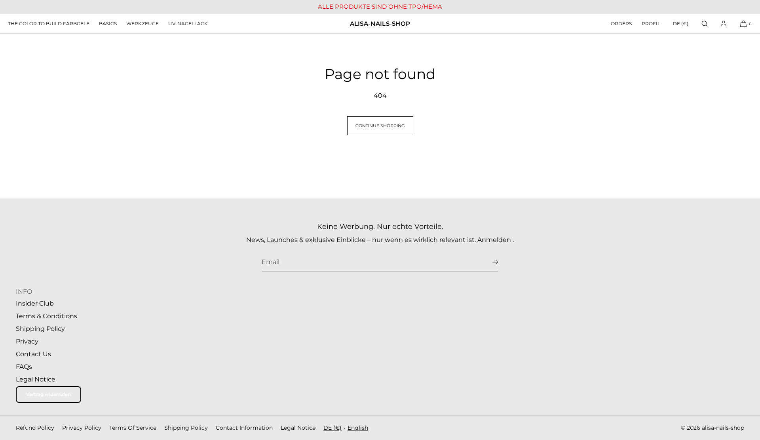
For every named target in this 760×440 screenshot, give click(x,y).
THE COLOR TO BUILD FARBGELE (48, 23)
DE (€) (680, 23)
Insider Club (35, 303)
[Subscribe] (488, 262)
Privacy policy (81, 427)
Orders (621, 23)
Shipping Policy (40, 328)
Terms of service (132, 427)
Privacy (27, 341)
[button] (704, 23)
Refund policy (35, 427)
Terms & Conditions (46, 316)
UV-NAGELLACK (188, 23)
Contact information (244, 427)
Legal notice (298, 427)
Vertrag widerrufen (48, 394)
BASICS (108, 23)
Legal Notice (35, 379)
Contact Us (33, 354)
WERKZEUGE (142, 23)
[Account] (723, 23)
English (358, 427)
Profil (651, 23)
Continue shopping (380, 125)
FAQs (24, 366)
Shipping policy (186, 427)
